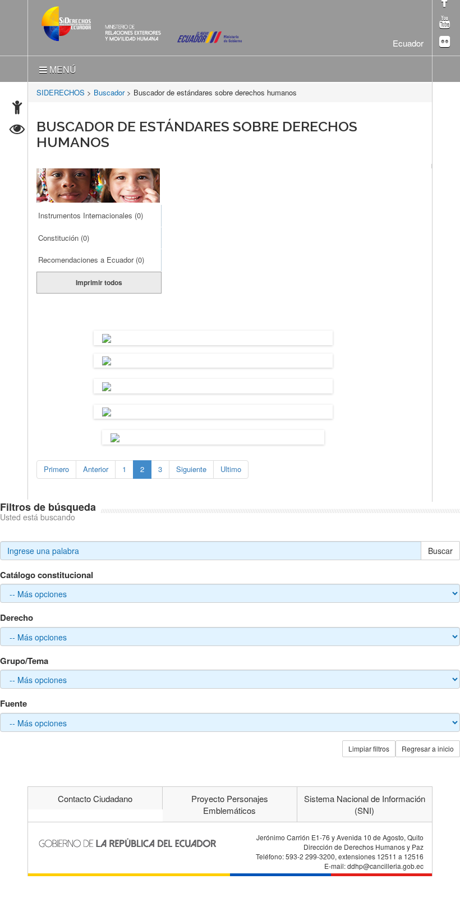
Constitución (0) (63, 237)
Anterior (95, 469)
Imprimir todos (99, 282)
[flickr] (444, 42)
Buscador (109, 92)
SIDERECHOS (60, 92)
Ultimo (230, 469)
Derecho (16, 618)
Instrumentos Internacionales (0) (90, 215)
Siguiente (191, 469)
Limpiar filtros (368, 748)
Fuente (13, 703)
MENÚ (61, 69)
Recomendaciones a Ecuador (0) (91, 259)
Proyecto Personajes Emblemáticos (229, 804)
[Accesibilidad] (17, 109)
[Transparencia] (17, 130)
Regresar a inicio (428, 748)
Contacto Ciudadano (95, 798)
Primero (56, 469)
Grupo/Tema (24, 661)
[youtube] (444, 23)
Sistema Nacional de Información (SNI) (364, 804)
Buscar (440, 550)
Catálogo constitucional (46, 575)
